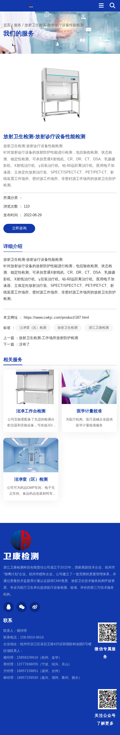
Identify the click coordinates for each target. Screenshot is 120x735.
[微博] (35, 607)
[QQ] (8, 607)
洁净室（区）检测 (33, 328)
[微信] (21, 607)
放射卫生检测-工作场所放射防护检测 (48, 338)
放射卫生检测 (67, 328)
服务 (17, 25)
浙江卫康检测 (99, 328)
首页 (7, 25)
